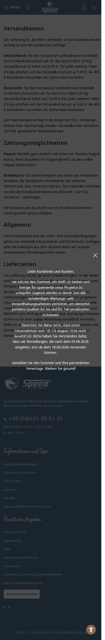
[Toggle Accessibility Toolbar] (91, 629)
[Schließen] (95, 255)
